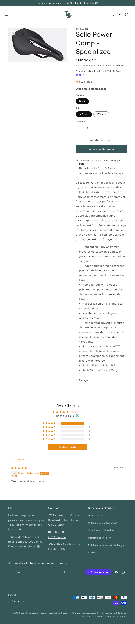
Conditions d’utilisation (92, 616)
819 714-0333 (56, 532)
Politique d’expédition (116, 616)
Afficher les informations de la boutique (101, 173)
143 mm (83, 114)
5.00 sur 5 (76, 412)
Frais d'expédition (85, 65)
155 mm (101, 114)
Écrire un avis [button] (67, 447)
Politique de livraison (99, 537)
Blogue (92, 552)
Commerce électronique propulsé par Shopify (47, 613)
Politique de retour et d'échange (106, 545)
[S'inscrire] (63, 572)
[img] (19, 468)
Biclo (23, 613)
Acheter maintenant (101, 149)
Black (82, 101)
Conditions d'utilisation (101, 530)
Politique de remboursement (84, 613)
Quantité (80, 121)
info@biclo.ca (57, 537)
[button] (7, 14)
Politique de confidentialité (103, 522)
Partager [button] (84, 380)
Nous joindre (95, 515)
